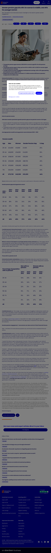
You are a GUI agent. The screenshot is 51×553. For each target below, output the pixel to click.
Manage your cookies (14, 96)
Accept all (39, 93)
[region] (25, 90)
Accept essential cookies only (26, 93)
